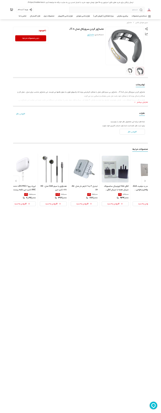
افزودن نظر (20, 114)
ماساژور (129, 23)
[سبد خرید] (11, 9)
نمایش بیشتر (142, 102)
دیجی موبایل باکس (141, 23)
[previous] (145, 181)
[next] (16, 181)
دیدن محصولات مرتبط (30, 38)
